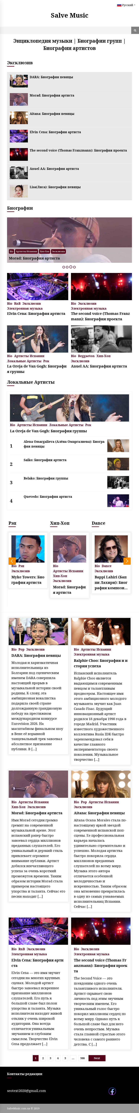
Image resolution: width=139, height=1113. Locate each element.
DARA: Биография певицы (51, 77)
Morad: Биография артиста (52, 95)
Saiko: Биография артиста (45, 460)
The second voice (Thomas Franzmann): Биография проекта (78, 150)
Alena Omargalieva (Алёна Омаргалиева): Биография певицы (64, 443)
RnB (17, 303)
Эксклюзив (85, 251)
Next (127, 561)
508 (82, 1058)
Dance (98, 523)
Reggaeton (86, 356)
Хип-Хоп (103, 356)
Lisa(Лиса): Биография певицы (55, 187)
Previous (12, 561)
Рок (46, 361)
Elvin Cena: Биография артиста (55, 132)
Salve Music (69, 15)
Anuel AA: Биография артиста (54, 168)
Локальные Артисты (24, 361)
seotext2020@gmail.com (26, 1090)
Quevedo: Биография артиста (48, 496)
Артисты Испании (65, 251)
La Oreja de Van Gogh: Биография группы (37, 369)
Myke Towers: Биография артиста (27, 580)
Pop (50, 251)
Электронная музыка (25, 308)
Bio (44, 251)
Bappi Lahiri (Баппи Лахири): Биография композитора (111, 583)
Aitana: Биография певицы (52, 113)
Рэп (12, 523)
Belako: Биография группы (46, 478)
